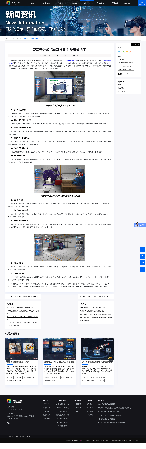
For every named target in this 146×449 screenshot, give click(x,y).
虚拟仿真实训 (46, 408)
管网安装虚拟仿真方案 (125, 66)
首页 (32, 3)
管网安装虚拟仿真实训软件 (126, 69)
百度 (28, 436)
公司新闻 (121, 84)
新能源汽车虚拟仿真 (62, 415)
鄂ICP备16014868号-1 (72, 440)
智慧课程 (47, 418)
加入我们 (90, 408)
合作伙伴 (90, 411)
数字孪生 (47, 404)
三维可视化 (46, 415)
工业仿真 (47, 411)
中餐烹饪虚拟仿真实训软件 (107, 419)
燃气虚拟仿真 (62, 411)
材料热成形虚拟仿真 (62, 404)
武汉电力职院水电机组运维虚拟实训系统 (111, 423)
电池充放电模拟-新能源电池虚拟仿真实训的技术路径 (95, 314)
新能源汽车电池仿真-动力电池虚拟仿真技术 (93, 311)
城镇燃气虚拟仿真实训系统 (107, 404)
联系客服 (142, 4)
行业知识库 (121, 91)
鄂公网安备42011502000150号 (90, 440)
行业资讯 (121, 88)
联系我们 (90, 415)
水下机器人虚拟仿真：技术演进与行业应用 (92, 307)
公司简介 (90, 404)
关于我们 (100, 3)
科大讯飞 (23, 436)
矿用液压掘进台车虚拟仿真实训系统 (110, 415)
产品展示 (59, 3)
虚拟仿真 (121, 59)
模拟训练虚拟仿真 (63, 418)
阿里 (17, 436)
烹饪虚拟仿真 (62, 426)
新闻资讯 (86, 3)
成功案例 (73, 3)
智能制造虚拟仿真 (63, 408)
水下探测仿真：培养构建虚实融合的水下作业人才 (22, 307)
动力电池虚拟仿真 (63, 422)
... (98, 426)
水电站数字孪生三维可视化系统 (108, 411)
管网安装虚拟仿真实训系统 (126, 63)
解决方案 (46, 3)
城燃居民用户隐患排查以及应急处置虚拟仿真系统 (114, 408)
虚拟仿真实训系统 (71, 60)
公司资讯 (78, 404)
